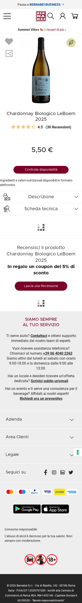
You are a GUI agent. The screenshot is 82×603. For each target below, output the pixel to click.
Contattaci (39, 336)
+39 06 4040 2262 (57, 353)
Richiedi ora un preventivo (41, 398)
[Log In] (62, 15)
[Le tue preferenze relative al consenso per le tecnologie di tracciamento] (77, 452)
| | (41, 29)
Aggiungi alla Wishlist (10, 41)
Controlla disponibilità (41, 169)
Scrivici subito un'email (49, 381)
